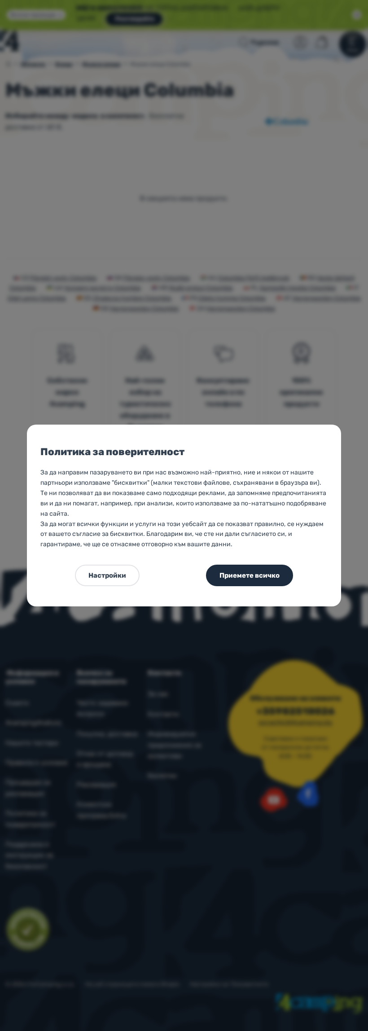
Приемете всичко (249, 575)
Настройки (107, 575)
